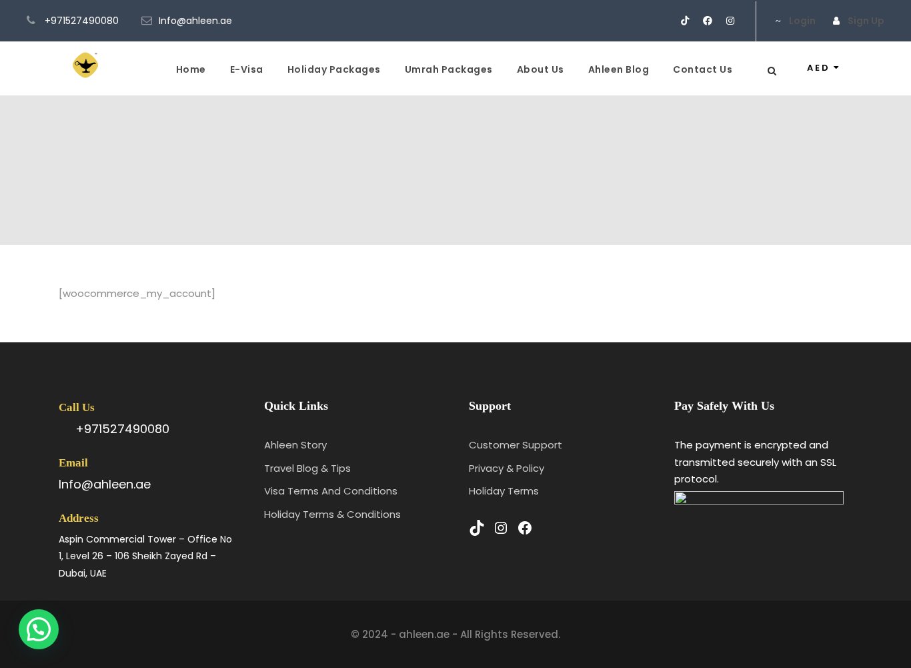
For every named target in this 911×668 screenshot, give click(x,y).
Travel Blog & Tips (307, 468)
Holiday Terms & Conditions (332, 514)
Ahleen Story (295, 445)
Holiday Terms (504, 491)
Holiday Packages (334, 69)
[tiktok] (685, 20)
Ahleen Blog (619, 69)
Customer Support (515, 445)
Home (191, 69)
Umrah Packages (449, 69)
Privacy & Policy (506, 468)
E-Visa (246, 69)
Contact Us (702, 69)
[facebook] (707, 20)
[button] (39, 629)
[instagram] (730, 20)
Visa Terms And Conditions (330, 491)
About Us (540, 69)
